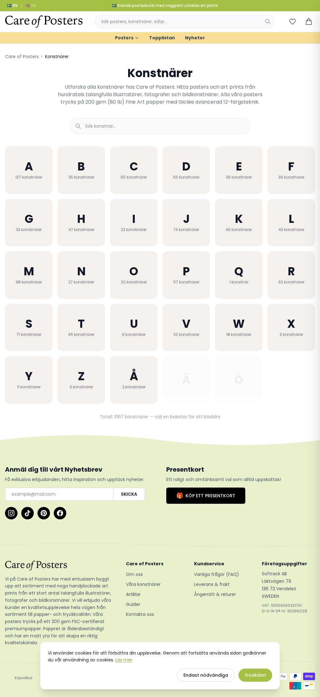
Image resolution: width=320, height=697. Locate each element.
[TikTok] (27, 513)
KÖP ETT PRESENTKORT (205, 495)
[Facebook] (60, 513)
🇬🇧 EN (31, 5)
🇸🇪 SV (12, 5)
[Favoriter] (292, 21)
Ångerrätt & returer (215, 594)
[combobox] (185, 21)
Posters (124, 38)
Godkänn (255, 675)
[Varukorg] (308, 21)
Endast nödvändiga (205, 675)
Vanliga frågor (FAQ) (216, 574)
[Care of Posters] (58, 566)
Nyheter (195, 38)
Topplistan (162, 38)
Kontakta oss (140, 614)
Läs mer (123, 660)
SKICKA (129, 494)
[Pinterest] (44, 513)
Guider (133, 604)
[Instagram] (11, 513)
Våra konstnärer (143, 584)
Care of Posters (22, 56)
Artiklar (133, 594)
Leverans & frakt (212, 584)
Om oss (134, 574)
